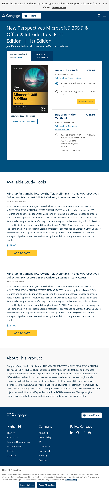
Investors (44, 450)
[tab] (19, 56)
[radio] (56, 83)
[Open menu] (105, 16)
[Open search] (99, 16)
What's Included (62, 129)
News (42, 455)
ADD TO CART (86, 101)
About (42, 432)
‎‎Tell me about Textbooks (66, 126)
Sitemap (11, 455)
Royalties (43, 460)
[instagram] (83, 433)
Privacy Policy (71, 479)
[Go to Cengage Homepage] (11, 15)
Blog (9, 432)
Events (10, 450)
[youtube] (89, 433)
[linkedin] (71, 433)
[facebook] (77, 433)
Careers (43, 446)
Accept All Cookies (47, 485)
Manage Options (27, 485)
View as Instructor (24, 121)
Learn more (59, 7)
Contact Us (12, 437)
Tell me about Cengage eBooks (68, 78)
